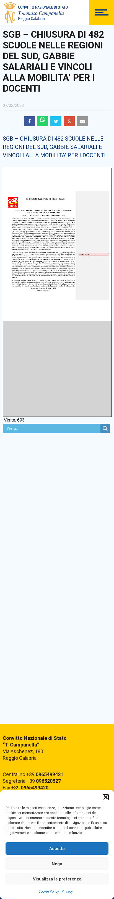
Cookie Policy (48, 891)
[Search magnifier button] (105, 428)
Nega (57, 863)
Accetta (57, 848)
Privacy (67, 891)
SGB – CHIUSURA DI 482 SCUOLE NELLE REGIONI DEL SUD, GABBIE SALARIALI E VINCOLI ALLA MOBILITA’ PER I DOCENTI (54, 147)
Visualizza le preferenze (57, 879)
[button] (105, 797)
